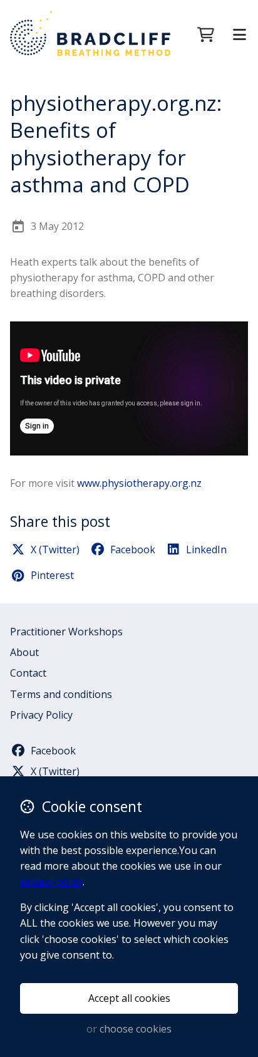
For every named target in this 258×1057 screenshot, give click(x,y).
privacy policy (51, 881)
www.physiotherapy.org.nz (139, 483)
